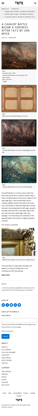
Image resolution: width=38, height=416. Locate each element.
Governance (6, 355)
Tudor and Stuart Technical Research (19, 11)
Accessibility (17, 393)
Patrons (4, 377)
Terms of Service (12, 327)
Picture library (6, 358)
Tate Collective (6, 372)
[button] (35, 3)
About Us (5, 9)
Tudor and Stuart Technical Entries (18, 14)
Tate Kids (5, 363)
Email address (6, 316)
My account (5, 385)
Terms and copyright (8, 352)
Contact (19, 396)
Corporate (5, 382)
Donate (4, 380)
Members (5, 374)
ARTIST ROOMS (7, 360)
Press (4, 393)
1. (2, 288)
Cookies (32, 393)
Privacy (25, 393)
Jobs (9, 393)
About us (5, 347)
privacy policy (9, 331)
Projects (15, 9)
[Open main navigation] (7, 3)
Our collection (6, 350)
